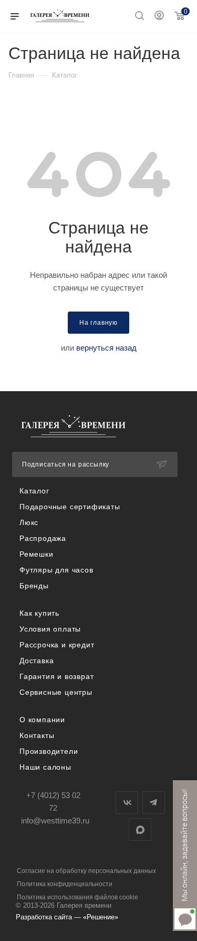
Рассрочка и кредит (56, 645)
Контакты (36, 735)
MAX (140, 829)
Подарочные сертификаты (69, 506)
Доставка (36, 660)
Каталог (34, 491)
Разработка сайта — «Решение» (67, 917)
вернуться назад (106, 347)
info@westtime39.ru (55, 820)
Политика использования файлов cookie (77, 897)
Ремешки (36, 554)
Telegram (153, 802)
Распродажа (42, 538)
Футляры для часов (56, 570)
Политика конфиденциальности (64, 884)
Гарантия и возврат (56, 676)
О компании (42, 719)
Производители (48, 751)
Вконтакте (127, 802)
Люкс (28, 522)
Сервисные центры (55, 692)
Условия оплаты (50, 629)
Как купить (39, 613)
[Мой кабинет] (159, 16)
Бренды (34, 585)
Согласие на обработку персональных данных (86, 871)
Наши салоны (45, 767)
